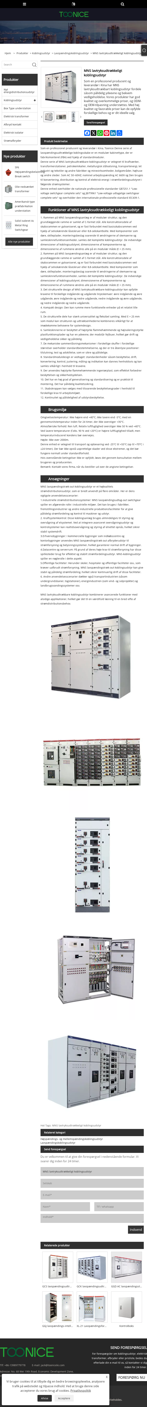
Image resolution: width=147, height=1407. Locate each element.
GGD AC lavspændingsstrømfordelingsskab (127, 1286)
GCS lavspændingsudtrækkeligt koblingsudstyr (58, 1286)
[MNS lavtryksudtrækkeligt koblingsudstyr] (49, 116)
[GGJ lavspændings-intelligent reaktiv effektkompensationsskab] (58, 1306)
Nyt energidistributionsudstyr (19, 91)
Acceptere (64, 1398)
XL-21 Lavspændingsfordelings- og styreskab (93, 1326)
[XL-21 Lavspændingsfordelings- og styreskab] (92, 1306)
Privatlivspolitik (80, 1391)
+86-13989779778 (14, 1365)
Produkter (22, 53)
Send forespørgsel (96, 122)
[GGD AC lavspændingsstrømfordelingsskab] (126, 1266)
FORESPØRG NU (131, 1377)
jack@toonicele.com (53, 1365)
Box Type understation (17, 108)
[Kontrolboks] (126, 1306)
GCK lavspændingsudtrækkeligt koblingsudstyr (93, 1286)
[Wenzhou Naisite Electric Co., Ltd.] (74, 14)
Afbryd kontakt (12, 124)
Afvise (44, 1398)
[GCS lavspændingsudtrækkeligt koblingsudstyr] (58, 1266)
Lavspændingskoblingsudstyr (71, 53)
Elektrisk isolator (13, 132)
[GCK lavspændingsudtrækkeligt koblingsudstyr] (92, 1266)
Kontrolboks (126, 1326)
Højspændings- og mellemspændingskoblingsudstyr (72, 1139)
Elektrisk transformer (16, 116)
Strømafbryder (12, 140)
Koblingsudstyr (41, 53)
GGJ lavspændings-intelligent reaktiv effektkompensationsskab (58, 1326)
